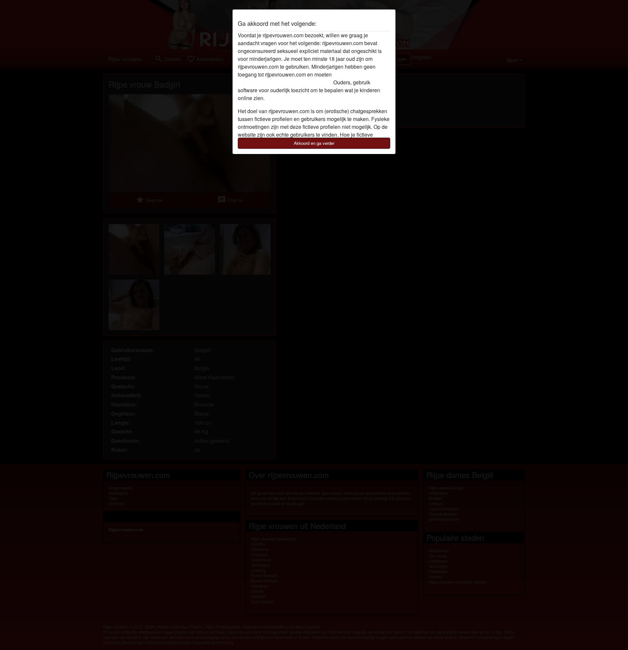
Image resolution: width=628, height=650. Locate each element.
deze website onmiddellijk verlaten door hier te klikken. (301, 78)
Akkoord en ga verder (314, 143)
